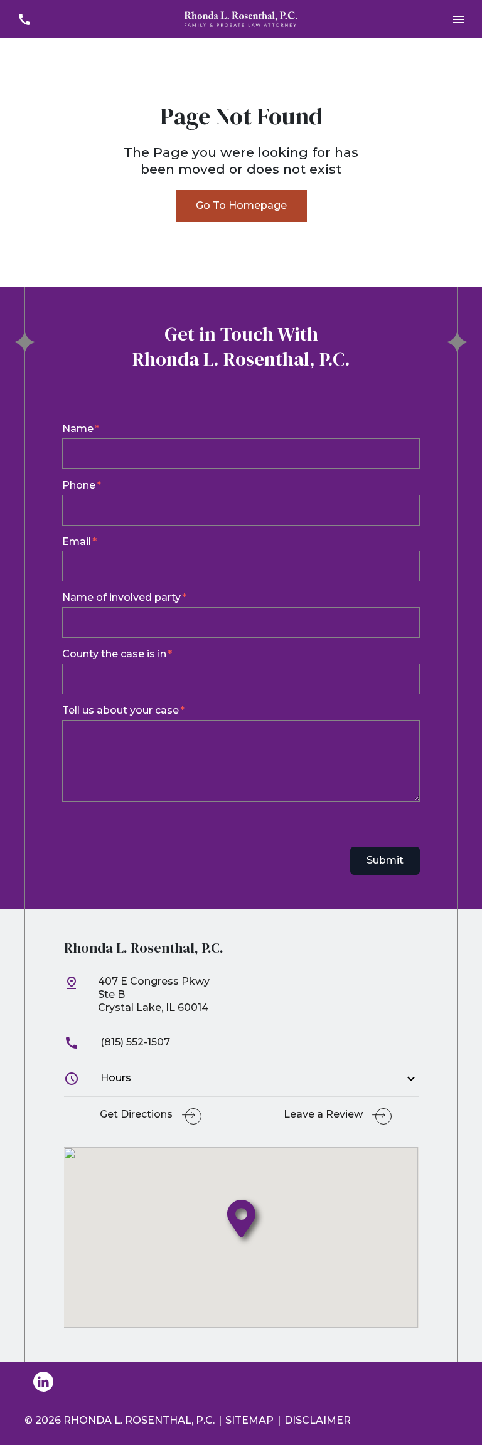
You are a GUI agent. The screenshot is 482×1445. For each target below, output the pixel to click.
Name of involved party (121, 597)
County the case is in (114, 654)
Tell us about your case (120, 710)
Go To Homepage (241, 205)
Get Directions (136, 1114)
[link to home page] (241, 18)
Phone (78, 485)
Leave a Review (323, 1114)
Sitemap (249, 1420)
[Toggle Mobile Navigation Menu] (458, 19)
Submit (385, 860)
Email (76, 542)
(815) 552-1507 (134, 1042)
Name (78, 429)
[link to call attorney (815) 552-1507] (24, 19)
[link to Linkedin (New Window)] (43, 1382)
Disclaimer (317, 1420)
